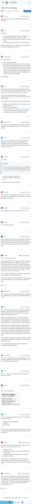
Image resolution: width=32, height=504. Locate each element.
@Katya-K (3, 373)
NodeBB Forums (17, 497)
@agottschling (4, 309)
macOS (5, 11)
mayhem (6, 16)
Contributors (25, 497)
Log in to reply (27, 11)
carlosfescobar (7, 56)
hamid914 (6, 208)
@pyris (2, 258)
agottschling (7, 291)
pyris (5, 236)
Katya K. (6, 255)
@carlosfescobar (5, 140)
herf (5, 30)
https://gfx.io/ (9, 147)
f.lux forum (13, 2)
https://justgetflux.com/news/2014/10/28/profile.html (16, 109)
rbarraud (6, 192)
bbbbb (5, 222)
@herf (2, 19)
